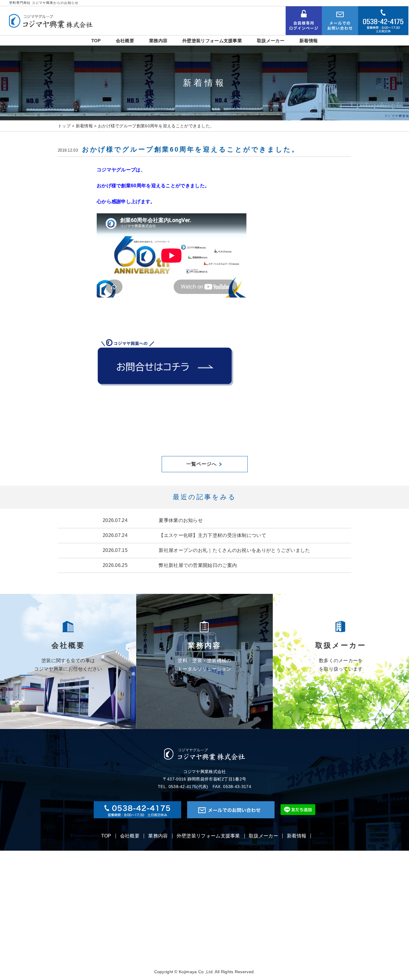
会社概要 (130, 836)
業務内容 (158, 836)
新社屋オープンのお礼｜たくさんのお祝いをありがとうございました (234, 550)
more (68, 661)
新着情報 (296, 836)
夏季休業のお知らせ (181, 520)
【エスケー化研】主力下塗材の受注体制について (212, 535)
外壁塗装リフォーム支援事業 (208, 836)
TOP (106, 836)
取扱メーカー (263, 836)
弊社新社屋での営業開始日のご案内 (198, 565)
